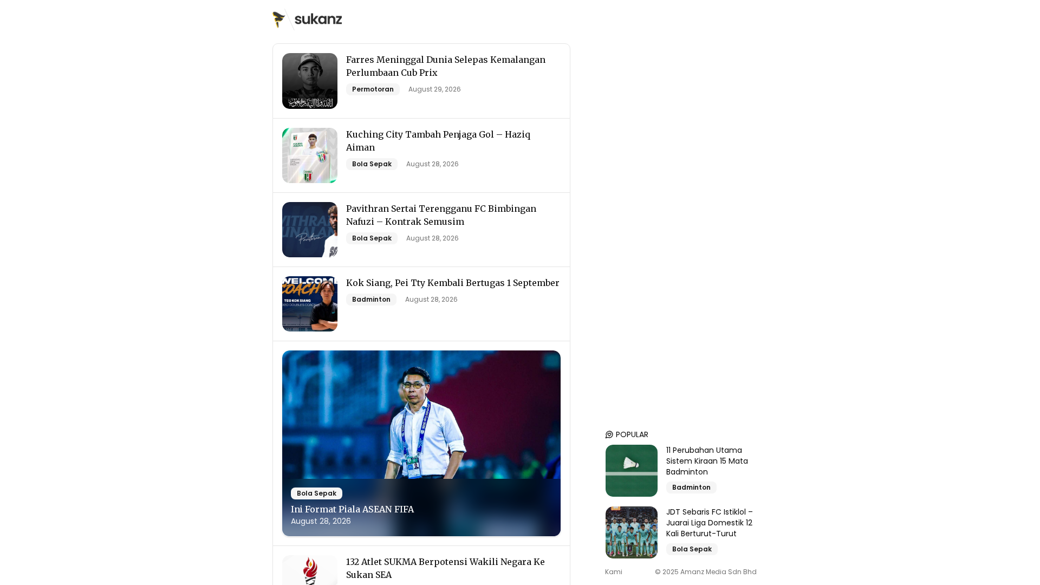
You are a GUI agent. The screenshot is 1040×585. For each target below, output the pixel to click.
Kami (613, 572)
